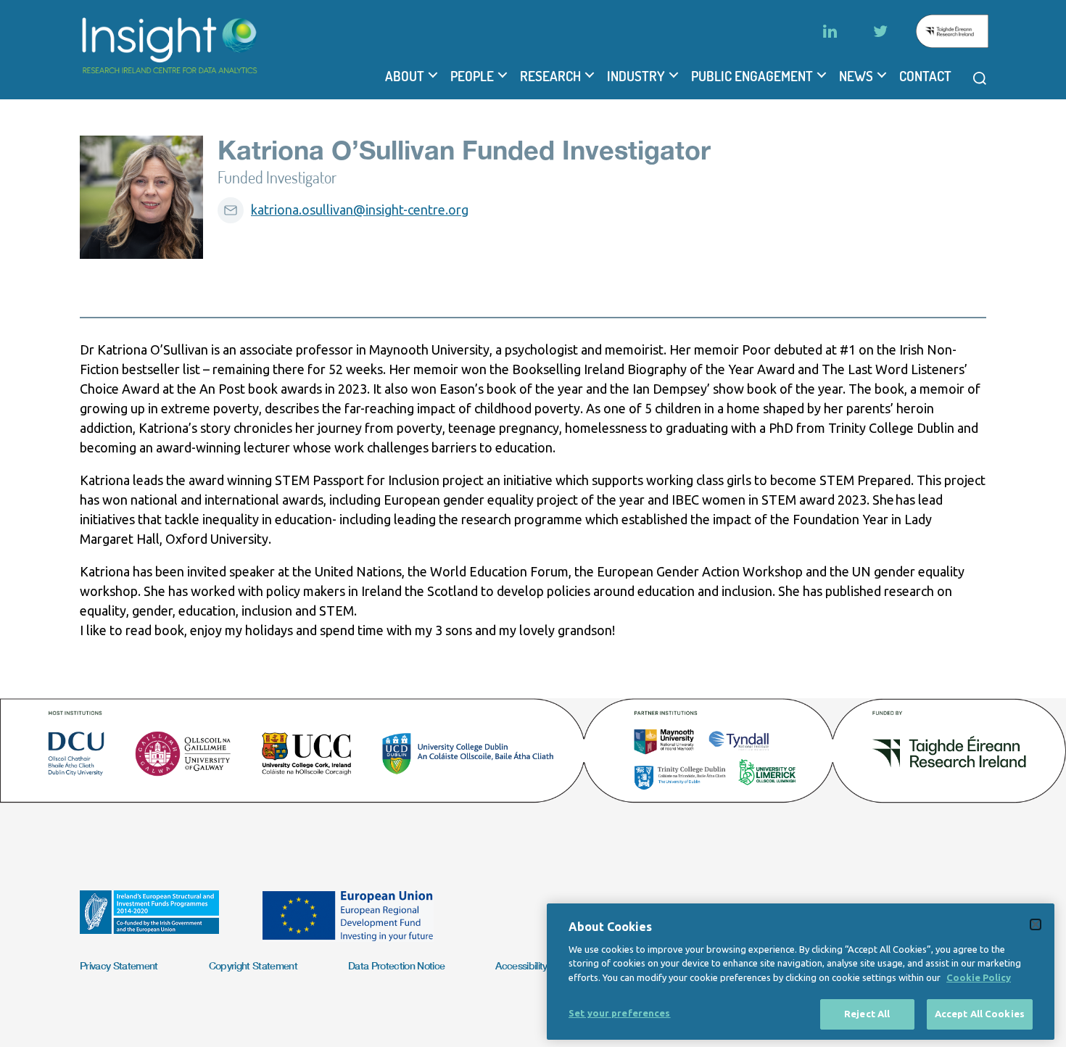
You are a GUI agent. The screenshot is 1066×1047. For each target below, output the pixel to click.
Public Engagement (752, 76)
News (856, 76)
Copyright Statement (253, 965)
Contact (925, 76)
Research (550, 76)
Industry (636, 76)
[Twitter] (880, 31)
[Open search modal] (979, 78)
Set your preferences (620, 1013)
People (472, 76)
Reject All (867, 1014)
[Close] (1035, 924)
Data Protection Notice (396, 965)
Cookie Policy (978, 977)
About (404, 76)
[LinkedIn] (829, 31)
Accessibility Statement (545, 965)
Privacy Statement (119, 965)
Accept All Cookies (980, 1014)
